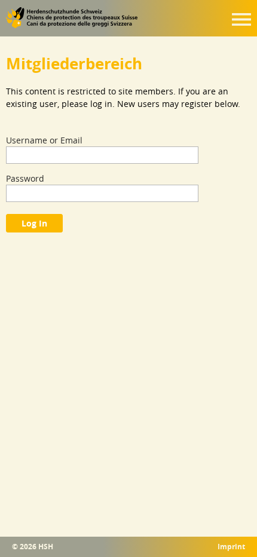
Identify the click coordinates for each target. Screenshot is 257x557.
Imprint (231, 547)
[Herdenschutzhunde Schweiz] (71, 25)
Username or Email (44, 140)
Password (25, 178)
